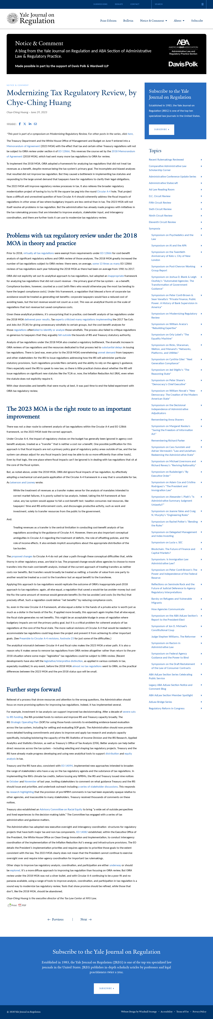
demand (110, 352)
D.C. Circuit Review (159, 196)
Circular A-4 (104, 191)
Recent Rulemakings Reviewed (166, 159)
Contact (134, 4)
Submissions (100, 4)
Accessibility (167, 1011)
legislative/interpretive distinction (63, 661)
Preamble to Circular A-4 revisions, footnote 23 (47, 638)
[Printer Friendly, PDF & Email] (17, 905)
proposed (16, 556)
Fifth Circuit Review (160, 202)
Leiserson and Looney (22, 482)
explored (15, 870)
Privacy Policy (199, 1011)
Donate (119, 4)
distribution (112, 753)
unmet (101, 352)
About (177, 20)
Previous (58, 919)
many (78, 319)
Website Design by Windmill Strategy (139, 1011)
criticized (70, 319)
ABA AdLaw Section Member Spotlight (171, 695)
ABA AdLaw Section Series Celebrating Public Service (170, 676)
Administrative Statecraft (163, 183)
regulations (89, 319)
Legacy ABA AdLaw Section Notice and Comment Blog (170, 687)
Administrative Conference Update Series (172, 176)
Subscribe (197, 20)
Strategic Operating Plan (25, 722)
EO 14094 (67, 765)
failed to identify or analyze (49, 330)
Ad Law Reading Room (162, 189)
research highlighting (22, 792)
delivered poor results (37, 319)
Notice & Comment (152, 20)
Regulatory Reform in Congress (167, 708)
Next (84, 919)
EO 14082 (82, 832)
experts (59, 319)
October (14, 781)
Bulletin (128, 20)
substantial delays (112, 347)
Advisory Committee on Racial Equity (61, 809)
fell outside (64, 335)
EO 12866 (64, 151)
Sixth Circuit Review (160, 209)
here (130, 134)
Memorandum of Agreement (23, 146)
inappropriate (116, 276)
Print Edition (108, 20)
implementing (104, 319)
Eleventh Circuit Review (162, 222)
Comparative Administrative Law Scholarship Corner (167, 168)
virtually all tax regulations (38, 253)
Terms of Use (182, 1011)
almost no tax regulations (87, 666)
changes (27, 556)
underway (115, 865)
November (30, 781)
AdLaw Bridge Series (160, 702)
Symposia (154, 228)
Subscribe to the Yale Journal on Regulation (106, 952)
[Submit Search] (202, 4)
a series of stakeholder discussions (98, 786)
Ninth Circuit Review (160, 215)
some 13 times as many (106, 263)
